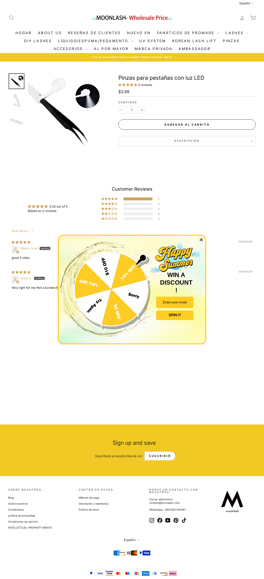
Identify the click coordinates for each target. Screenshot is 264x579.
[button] (128, 85)
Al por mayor (111, 49)
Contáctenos (16, 509)
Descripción (187, 140)
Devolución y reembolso (94, 503)
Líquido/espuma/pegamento (94, 41)
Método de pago (89, 497)
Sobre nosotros (18, 503)
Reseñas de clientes (94, 33)
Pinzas (231, 41)
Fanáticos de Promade (186, 33)
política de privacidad (21, 515)
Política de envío (89, 509)
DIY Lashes (38, 41)
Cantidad (127, 102)
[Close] (201, 240)
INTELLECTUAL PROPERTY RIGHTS (30, 527)
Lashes (235, 33)
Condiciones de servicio (23, 521)
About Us (50, 33)
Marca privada (153, 49)
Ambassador (194, 49)
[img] (21, 242)
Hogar (23, 33)
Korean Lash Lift (194, 41)
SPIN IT (175, 315)
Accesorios (69, 49)
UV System (152, 41)
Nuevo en (139, 33)
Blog (11, 497)
